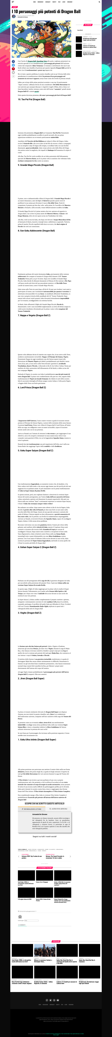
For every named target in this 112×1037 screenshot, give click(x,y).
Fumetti (54, 2)
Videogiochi (40, 2)
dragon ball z (33, 850)
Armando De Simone (23, 17)
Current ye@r (21, 920)
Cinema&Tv (47, 2)
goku (39, 850)
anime (46, 849)
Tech (59, 2)
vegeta (44, 850)
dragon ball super (23, 850)
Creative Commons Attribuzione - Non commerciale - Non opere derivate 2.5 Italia (65, 1033)
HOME (34, 2)
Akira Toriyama (32, 849)
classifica (52, 849)
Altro (63, 2)
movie (37, 91)
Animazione (41, 849)
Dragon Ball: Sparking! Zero (37, 61)
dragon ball (60, 849)
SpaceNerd (69, 2)
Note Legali (56, 1035)
